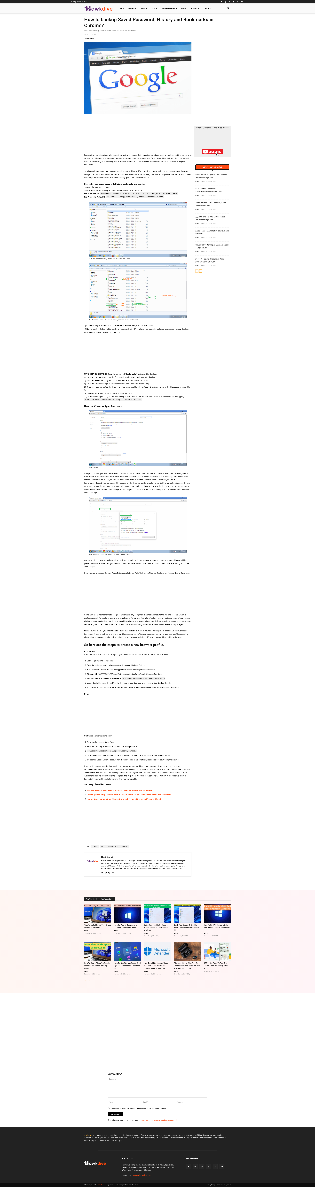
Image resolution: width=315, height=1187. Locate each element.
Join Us (229, 1185)
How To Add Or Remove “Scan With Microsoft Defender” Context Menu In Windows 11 (156, 965)
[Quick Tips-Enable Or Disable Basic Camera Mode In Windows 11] (187, 913)
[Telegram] (234, 1)
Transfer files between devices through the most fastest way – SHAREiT (119, 790)
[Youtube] (242, 1)
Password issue (113, 847)
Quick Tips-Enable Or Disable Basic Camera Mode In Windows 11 (186, 927)
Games (194, 8)
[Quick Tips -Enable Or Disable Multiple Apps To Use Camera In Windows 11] (157, 913)
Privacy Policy (210, 1185)
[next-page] (200, 271)
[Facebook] (221, 1)
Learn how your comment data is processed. (159, 1120)
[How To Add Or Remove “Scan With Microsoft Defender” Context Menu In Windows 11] (157, 951)
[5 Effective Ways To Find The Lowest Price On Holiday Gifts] (217, 951)
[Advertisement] (137, 135)
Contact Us (221, 1185)
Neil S (197, 181)
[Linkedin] (102, 872)
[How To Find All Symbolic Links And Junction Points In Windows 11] (217, 913)
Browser (95, 847)
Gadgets (132, 8)
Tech (153, 8)
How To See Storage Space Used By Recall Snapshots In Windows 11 (127, 965)
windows (124, 847)
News (183, 8)
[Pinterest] (229, 1)
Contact (207, 8)
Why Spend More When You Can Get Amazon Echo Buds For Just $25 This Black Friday (187, 965)
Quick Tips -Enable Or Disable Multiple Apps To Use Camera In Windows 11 (156, 927)
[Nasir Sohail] (93, 864)
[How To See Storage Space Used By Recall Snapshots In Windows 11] (127, 951)
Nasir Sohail (90, 38)
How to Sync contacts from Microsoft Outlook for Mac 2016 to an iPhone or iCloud (124, 799)
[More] (182, 882)
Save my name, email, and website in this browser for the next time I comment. (138, 1108)
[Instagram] (225, 1)
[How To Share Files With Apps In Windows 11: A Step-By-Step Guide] (97, 951)
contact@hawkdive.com (141, 1175)
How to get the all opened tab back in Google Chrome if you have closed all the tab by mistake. (129, 795)
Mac (102, 847)
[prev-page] (196, 271)
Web (143, 8)
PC (121, 8)
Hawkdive (100, 1185)
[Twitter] (238, 1)
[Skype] (106, 872)
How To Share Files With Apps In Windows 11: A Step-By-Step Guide (97, 965)
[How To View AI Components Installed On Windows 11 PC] (127, 913)
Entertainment (168, 8)
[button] (228, 8)
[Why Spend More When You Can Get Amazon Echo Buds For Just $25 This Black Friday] (187, 951)
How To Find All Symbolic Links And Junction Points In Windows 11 (217, 927)
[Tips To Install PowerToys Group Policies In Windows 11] (97, 913)
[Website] (113, 872)
